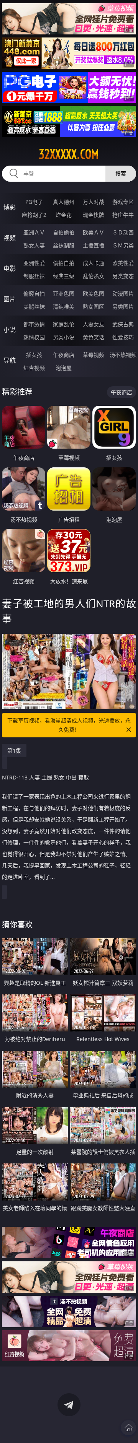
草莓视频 (93, 354)
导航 (9, 360)
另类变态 (123, 276)
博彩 (9, 207)
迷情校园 (34, 337)
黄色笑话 (93, 337)
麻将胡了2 (34, 214)
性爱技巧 (123, 337)
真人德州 (63, 201)
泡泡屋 (64, 367)
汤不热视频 (123, 354)
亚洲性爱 (34, 263)
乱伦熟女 (93, 276)
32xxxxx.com (69, 154)
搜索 (120, 173)
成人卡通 (93, 263)
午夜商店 (63, 354)
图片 (9, 299)
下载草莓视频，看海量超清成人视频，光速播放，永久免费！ (69, 725)
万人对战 (93, 201)
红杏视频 (34, 367)
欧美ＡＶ (93, 232)
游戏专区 (123, 201)
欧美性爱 (123, 263)
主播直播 (93, 245)
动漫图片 (123, 293)
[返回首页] (128, 1427)
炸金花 (64, 214)
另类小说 (63, 337)
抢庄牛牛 (123, 214)
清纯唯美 (63, 306)
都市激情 (34, 324)
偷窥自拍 (34, 293)
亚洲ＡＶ (34, 232)
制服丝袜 (34, 276)
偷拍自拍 (63, 263)
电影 (9, 268)
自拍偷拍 (63, 232)
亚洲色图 (63, 293)
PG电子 (34, 201)
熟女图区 (93, 306)
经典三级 (63, 276)
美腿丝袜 (34, 306)
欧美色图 (93, 293)
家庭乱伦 (63, 324)
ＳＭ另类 (123, 245)
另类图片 (123, 306)
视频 (9, 238)
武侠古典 (123, 324)
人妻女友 (93, 324)
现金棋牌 (93, 214)
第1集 (14, 750)
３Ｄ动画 (123, 232)
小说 (9, 329)
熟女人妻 (34, 245)
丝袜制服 (63, 245)
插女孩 (34, 354)
